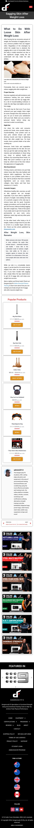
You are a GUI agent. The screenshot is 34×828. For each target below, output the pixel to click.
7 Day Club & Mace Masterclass (17, 450)
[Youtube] (21, 809)
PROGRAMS (24, 721)
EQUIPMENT (19, 718)
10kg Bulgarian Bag (17, 424)
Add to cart (17, 325)
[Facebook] (17, 809)
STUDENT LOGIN (17, 746)
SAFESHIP (24, 741)
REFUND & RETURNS (24, 734)
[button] (3, 678)
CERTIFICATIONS (9, 721)
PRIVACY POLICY (12, 741)
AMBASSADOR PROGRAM (17, 750)
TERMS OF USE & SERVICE (17, 737)
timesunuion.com (9, 229)
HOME (10, 718)
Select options (17, 378)
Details (17, 405)
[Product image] (17, 309)
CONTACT (17, 729)
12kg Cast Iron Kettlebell (17, 397)
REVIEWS (9, 725)
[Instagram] (13, 809)
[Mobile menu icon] (30, 7)
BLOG (18, 725)
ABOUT (26, 725)
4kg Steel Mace (17, 316)
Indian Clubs (17, 370)
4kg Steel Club (17, 343)
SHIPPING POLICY (9, 734)
